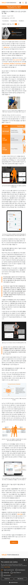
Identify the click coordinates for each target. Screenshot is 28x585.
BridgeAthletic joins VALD (14, 7)
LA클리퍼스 (6, 47)
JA (18, 24)
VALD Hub (19, 514)
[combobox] (24, 560)
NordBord (21, 21)
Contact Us (14, 542)
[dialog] (14, 571)
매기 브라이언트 (17, 59)
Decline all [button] (20, 578)
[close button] (25, 3)
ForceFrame (14, 21)
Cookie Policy (7, 567)
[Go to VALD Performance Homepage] (9, 2)
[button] (14, 582)
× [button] (26, 560)
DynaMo (24, 63)
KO (16, 24)
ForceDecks (5, 21)
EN (13, 24)
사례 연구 (4, 16)
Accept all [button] (7, 578)
